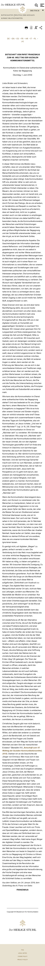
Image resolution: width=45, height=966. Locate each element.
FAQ (22, 950)
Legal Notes (22, 953)
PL (35, 38)
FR (22, 38)
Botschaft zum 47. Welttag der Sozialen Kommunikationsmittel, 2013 (22, 750)
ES (18, 38)
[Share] (41, 28)
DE (8, 38)
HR (27, 38)
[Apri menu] (42, 5)
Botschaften (7, 15)
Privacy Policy (22, 959)
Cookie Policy (22, 956)
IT (31, 38)
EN (13, 38)
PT (23, 41)
